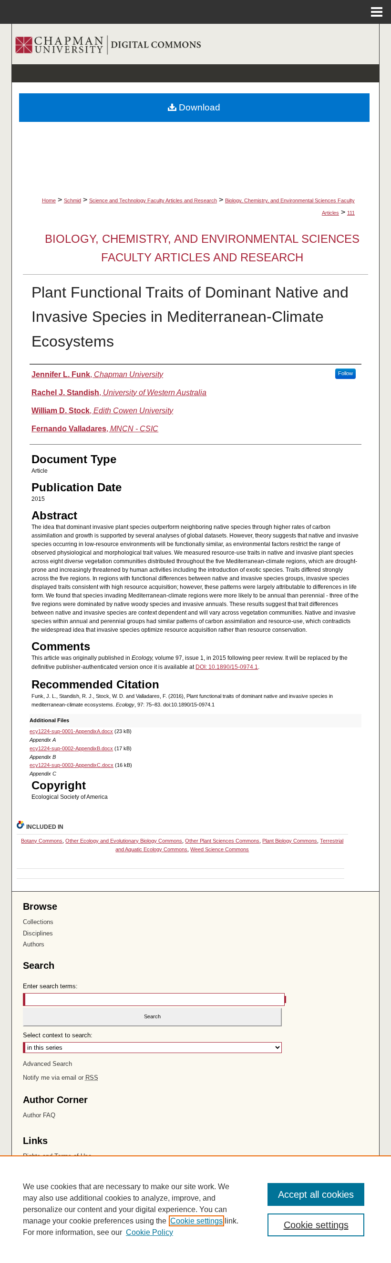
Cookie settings (196, 1221)
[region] (195, 1209)
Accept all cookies (316, 1194)
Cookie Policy (149, 1232)
